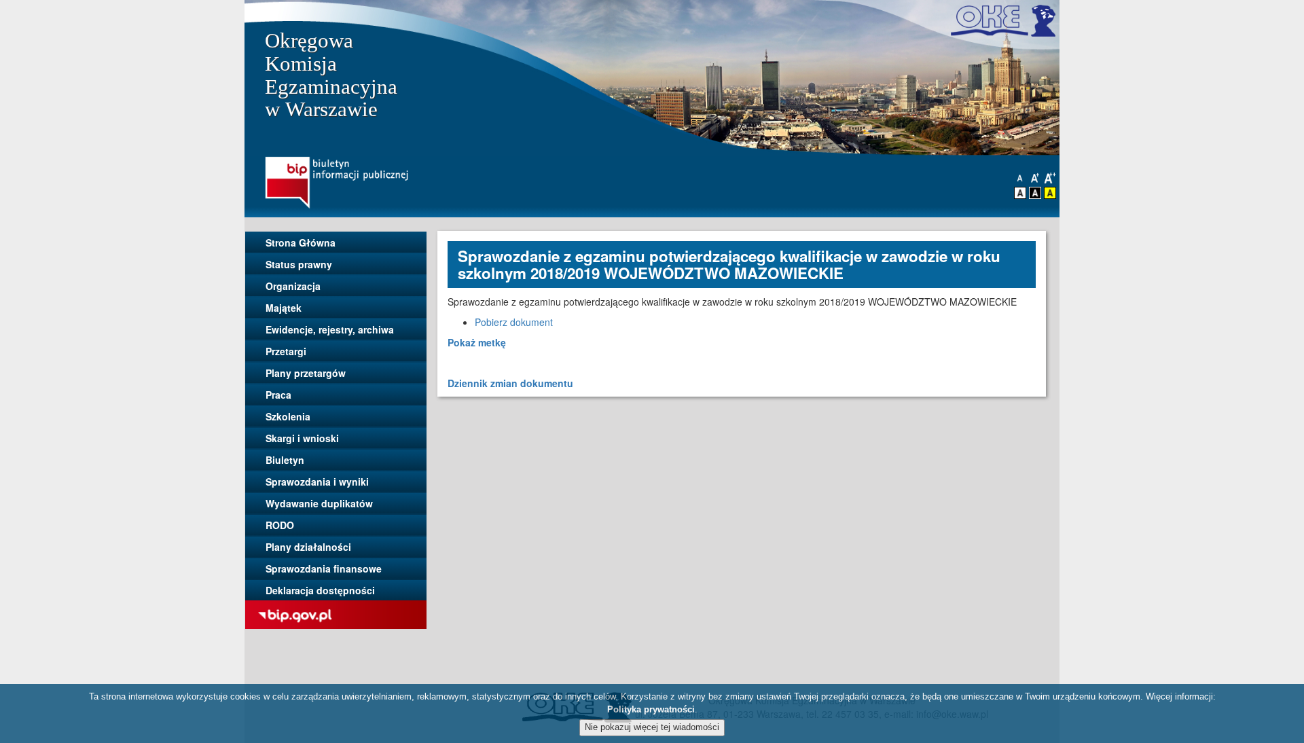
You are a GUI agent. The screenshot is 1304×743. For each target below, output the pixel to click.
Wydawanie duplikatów (319, 503)
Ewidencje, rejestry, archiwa (330, 329)
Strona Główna (301, 242)
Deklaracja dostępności (320, 590)
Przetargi (286, 351)
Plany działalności (308, 547)
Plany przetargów (306, 373)
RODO (280, 525)
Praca (278, 394)
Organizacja (293, 286)
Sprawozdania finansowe (324, 568)
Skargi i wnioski (302, 438)
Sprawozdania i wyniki (317, 481)
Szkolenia (288, 416)
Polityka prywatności (651, 709)
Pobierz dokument (514, 322)
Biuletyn (285, 460)
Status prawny (299, 264)
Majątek (284, 307)
